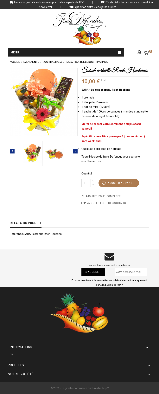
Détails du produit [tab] (25, 223)
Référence (16, 233)
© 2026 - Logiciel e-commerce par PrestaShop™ (79, 388)
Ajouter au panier (121, 182)
